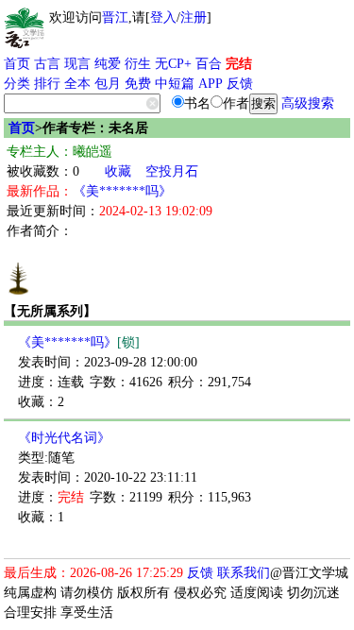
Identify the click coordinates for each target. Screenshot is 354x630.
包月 (107, 84)
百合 (208, 64)
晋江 (115, 17)
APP (210, 84)
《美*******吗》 (122, 191)
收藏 (118, 171)
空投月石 (171, 171)
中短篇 (174, 84)
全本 (77, 84)
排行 (47, 84)
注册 (193, 17)
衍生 (138, 64)
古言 (47, 64)
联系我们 (243, 573)
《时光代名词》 (64, 438)
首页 (17, 64)
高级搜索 (307, 103)
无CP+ (173, 64)
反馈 (240, 84)
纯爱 (107, 64)
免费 (138, 84)
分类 (17, 84)
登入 (163, 17)
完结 (239, 64)
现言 (77, 64)
